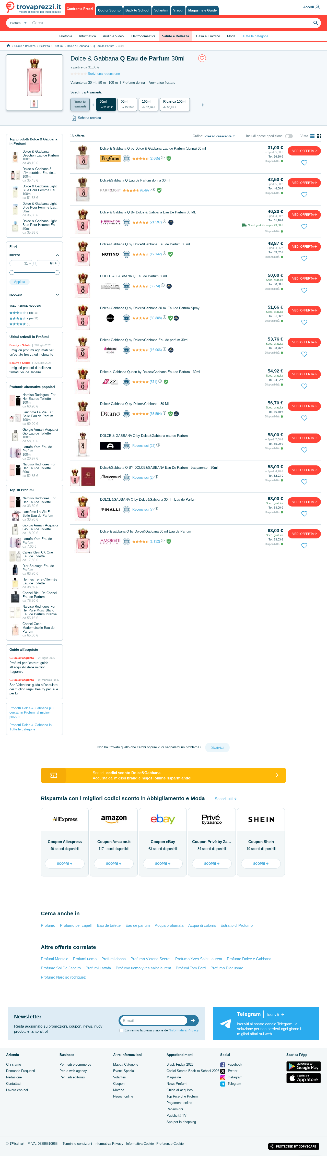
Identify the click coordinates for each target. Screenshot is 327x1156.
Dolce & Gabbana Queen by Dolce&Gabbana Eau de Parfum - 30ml (150, 372)
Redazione (14, 1077)
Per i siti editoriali (72, 1077)
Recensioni (175, 1109)
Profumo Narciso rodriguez (63, 977)
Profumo (48, 925)
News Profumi (177, 1084)
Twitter (232, 1071)
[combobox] (17, 23)
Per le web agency (73, 1071)
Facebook (234, 1064)
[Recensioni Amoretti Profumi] (140, 541)
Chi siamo (13, 1064)
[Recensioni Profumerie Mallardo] (140, 286)
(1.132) (155, 541)
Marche (118, 1090)
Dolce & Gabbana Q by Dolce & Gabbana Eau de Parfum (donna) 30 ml (153, 148)
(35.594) (156, 414)
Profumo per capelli (76, 925)
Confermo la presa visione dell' (162, 1030)
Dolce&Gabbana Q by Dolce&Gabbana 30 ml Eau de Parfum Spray (150, 308)
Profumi (58, 45)
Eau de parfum (137, 925)
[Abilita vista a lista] (312, 136)
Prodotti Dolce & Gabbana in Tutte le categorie (30, 727)
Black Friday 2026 (180, 1064)
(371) (153, 382)
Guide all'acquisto (180, 1090)
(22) (152, 446)
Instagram (234, 1077)
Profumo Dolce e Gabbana (249, 959)
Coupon (118, 1084)
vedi (303, 151)
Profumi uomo (85, 959)
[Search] (316, 23)
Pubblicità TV (176, 1115)
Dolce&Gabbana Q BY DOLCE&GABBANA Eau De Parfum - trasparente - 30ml (159, 467)
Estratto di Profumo (236, 925)
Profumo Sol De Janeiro (61, 968)
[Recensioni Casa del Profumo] (140, 158)
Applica (19, 282)
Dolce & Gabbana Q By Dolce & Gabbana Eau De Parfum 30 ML (148, 212)
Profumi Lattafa (98, 968)
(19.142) (156, 254)
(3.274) (155, 286)
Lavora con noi (17, 1090)
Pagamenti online (179, 1103)
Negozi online (123, 1096)
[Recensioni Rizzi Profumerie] (140, 381)
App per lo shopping (181, 1122)
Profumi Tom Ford (191, 968)
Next (203, 105)
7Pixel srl (17, 1144)
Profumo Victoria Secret (150, 959)
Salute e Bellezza (25, 45)
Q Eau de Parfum (103, 45)
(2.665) (155, 158)
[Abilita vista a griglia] (319, 136)
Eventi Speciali (124, 1071)
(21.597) (156, 222)
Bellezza (44, 45)
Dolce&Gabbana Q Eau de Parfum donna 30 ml (135, 180)
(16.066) (156, 350)
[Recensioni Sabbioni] (140, 350)
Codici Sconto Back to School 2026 (193, 1071)
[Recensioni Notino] (140, 254)
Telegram (234, 1084)
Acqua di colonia (202, 925)
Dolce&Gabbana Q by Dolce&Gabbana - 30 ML (135, 404)
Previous (93, 105)
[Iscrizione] (194, 1020)
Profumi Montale (54, 959)
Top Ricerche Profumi (182, 1096)
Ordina (197, 136)
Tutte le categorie (255, 36)
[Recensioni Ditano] (140, 413)
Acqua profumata (169, 925)
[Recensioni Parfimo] (131, 190)
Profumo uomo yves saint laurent (143, 968)
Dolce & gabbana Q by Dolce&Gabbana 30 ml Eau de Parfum (145, 531)
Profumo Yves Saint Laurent (198, 959)
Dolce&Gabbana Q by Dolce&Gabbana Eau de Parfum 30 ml (145, 244)
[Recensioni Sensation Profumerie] (140, 222)
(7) (152, 509)
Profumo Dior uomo (227, 968)
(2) (152, 477)
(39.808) (156, 318)
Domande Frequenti (20, 1071)
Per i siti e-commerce (75, 1064)
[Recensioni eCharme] (140, 318)
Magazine (174, 1077)
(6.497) (145, 190)
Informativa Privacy (184, 1030)
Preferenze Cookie (170, 1144)
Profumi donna (113, 959)
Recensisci (140, 446)
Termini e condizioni (77, 1144)
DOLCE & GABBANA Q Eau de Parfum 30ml (133, 276)
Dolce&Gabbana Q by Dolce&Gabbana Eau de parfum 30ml (144, 340)
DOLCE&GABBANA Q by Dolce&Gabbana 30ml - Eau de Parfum (148, 499)
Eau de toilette (109, 925)
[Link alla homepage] (8, 46)
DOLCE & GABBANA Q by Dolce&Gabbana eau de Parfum (144, 436)
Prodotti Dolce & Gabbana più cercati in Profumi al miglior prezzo (31, 712)
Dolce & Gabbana (78, 45)
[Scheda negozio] (110, 158)
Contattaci (13, 1084)
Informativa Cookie (140, 1144)
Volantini (119, 1077)
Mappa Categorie (125, 1064)
